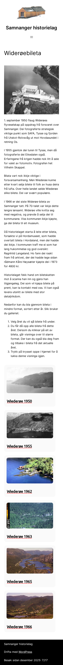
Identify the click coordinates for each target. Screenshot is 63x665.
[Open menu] (32, 37)
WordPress (25, 651)
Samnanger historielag (31, 28)
